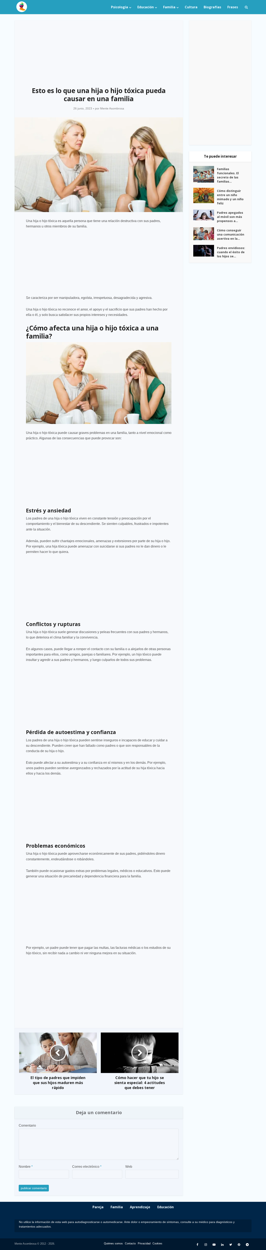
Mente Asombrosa (112, 108)
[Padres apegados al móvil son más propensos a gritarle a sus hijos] (205, 215)
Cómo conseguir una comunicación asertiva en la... (230, 234)
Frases (232, 7)
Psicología (119, 7)
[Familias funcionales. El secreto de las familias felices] (205, 174)
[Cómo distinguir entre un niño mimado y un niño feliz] (205, 195)
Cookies (157, 1243)
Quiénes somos (113, 1243)
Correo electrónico (86, 1166)
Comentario (27, 1125)
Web (128, 1166)
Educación (145, 7)
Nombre (26, 1166)
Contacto (130, 1243)
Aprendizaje (140, 1207)
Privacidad (144, 1243)
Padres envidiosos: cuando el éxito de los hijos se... (231, 252)
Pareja (97, 1207)
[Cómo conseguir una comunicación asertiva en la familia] (205, 233)
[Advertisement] (99, 51)
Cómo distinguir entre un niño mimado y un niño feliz (230, 197)
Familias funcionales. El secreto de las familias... (228, 175)
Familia (169, 7)
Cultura (191, 7)
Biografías (212, 7)
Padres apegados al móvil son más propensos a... (230, 217)
